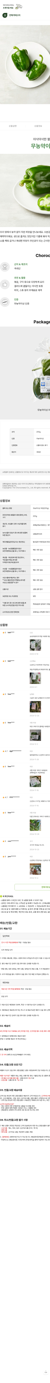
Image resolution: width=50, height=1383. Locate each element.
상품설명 (13, 126)
